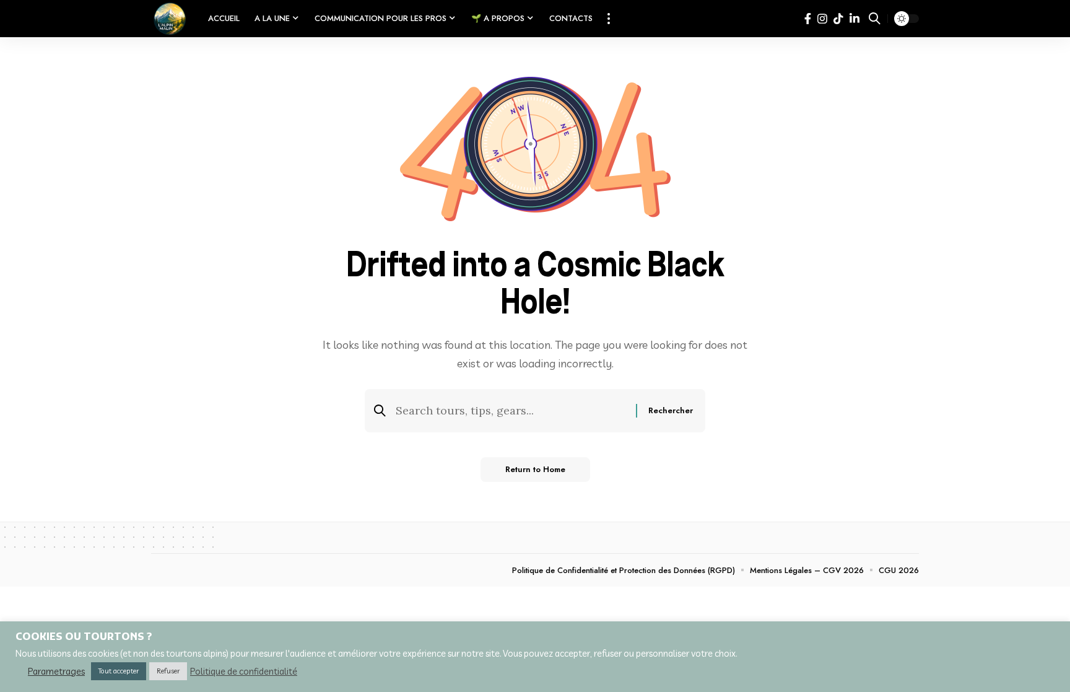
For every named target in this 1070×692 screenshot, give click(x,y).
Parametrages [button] (56, 671)
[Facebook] (807, 18)
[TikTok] (838, 18)
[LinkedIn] (854, 18)
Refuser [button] (168, 671)
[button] (608, 18)
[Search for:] (511, 411)
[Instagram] (822, 18)
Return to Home (535, 469)
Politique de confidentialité (243, 671)
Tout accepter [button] (118, 671)
